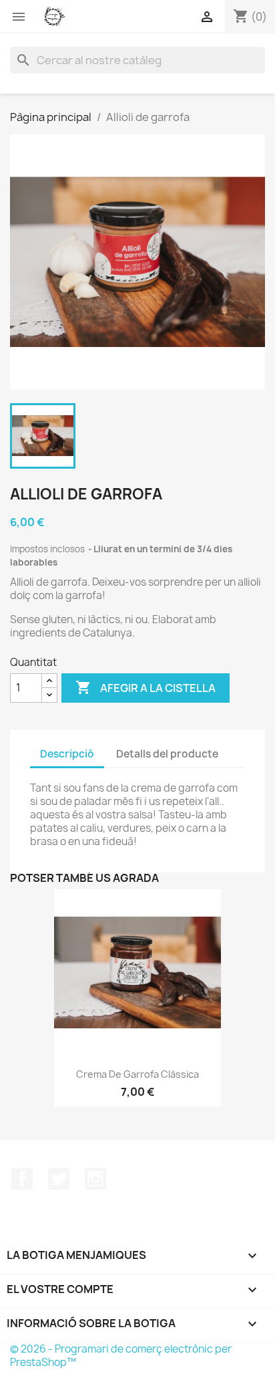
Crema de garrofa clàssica (137, 1074)
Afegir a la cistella (145, 687)
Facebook (22, 1178)
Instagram (95, 1178)
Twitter (58, 1178)
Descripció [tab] (67, 754)
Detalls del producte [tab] (167, 754)
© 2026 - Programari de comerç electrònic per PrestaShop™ (121, 1355)
